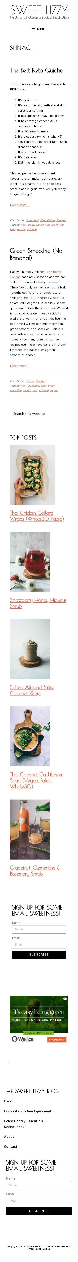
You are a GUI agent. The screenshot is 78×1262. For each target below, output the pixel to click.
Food (8, 1101)
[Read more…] (20, 205)
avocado (33, 385)
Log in (46, 1248)
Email (16, 938)
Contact (10, 1146)
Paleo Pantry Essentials (23, 1121)
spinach (32, 229)
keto (12, 229)
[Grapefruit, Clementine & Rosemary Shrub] (39, 830)
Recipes (61, 220)
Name (16, 923)
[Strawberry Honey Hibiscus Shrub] (39, 562)
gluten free (43, 224)
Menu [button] (42, 29)
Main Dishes (47, 220)
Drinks (30, 381)
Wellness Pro (35, 1246)
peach (27, 390)
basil (43, 385)
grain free (57, 224)
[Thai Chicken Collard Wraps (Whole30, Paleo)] (39, 475)
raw (35, 390)
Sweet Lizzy (39, 12)
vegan (54, 390)
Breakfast (32, 220)
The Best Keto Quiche (36, 70)
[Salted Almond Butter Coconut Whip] (39, 650)
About (9, 1136)
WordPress (34, 1248)
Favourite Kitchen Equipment (28, 1111)
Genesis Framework (59, 1246)
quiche (21, 229)
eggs (31, 224)
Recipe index (14, 1127)
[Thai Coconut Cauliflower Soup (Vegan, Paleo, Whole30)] (39, 737)
